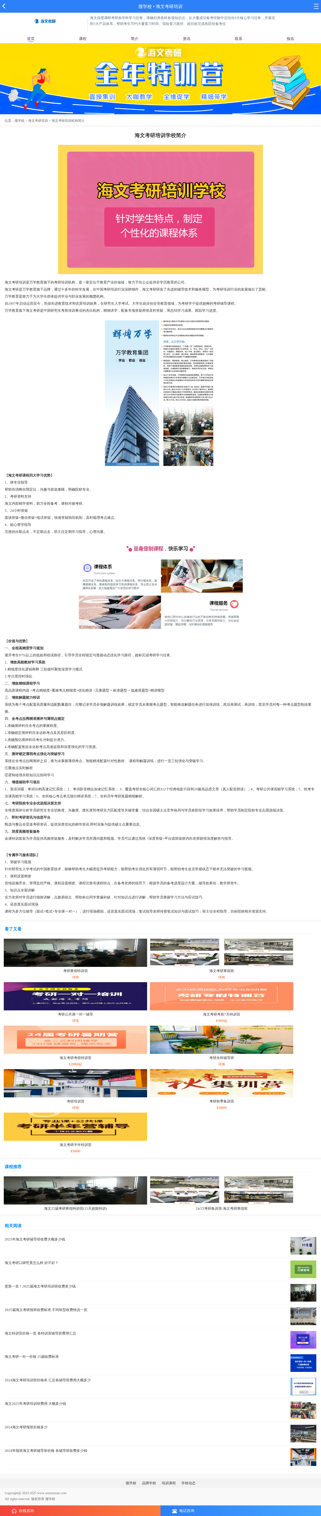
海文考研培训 (169, 6)
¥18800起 (75, 1064)
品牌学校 (149, 1483)
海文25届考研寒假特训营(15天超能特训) (75, 1208)
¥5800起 (221, 1021)
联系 (238, 39)
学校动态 (188, 1483)
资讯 (186, 39)
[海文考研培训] (45, 21)
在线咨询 (26, 1511)
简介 (134, 39)
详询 (75, 977)
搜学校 (145, 6)
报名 (290, 39)
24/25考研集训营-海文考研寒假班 (222, 1208)
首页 (31, 39)
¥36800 (75, 1151)
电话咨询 (186, 1511)
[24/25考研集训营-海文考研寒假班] (221, 1190)
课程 (82, 39)
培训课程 (169, 1483)
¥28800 (222, 1108)
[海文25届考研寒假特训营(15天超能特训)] (75, 1190)
